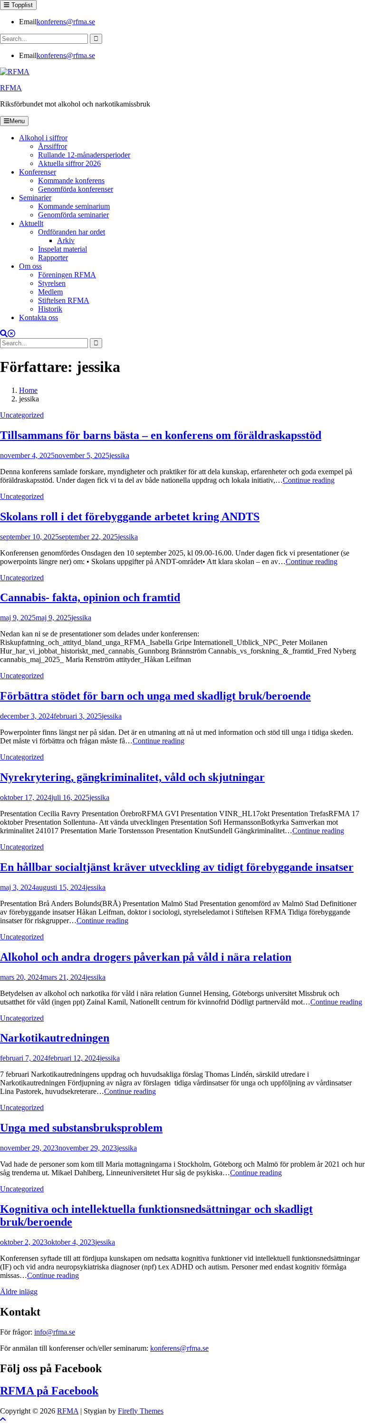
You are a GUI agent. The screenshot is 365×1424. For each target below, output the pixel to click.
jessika (119, 455)
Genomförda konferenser (75, 189)
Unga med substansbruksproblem (81, 1128)
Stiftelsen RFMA (63, 300)
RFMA (11, 88)
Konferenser (37, 172)
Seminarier (35, 198)
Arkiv (66, 240)
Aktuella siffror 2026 (69, 163)
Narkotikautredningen (54, 1038)
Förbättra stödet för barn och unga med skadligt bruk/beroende (155, 696)
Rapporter (53, 258)
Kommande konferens (71, 180)
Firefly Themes (140, 1411)
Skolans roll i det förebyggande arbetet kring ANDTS (129, 516)
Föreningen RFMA (67, 275)
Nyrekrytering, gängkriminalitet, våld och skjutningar (132, 777)
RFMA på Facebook (49, 1391)
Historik (50, 309)
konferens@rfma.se (66, 22)
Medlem (50, 292)
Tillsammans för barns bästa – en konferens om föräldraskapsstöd (160, 435)
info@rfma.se (54, 1332)
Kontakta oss (38, 317)
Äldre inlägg (19, 1291)
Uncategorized (22, 415)
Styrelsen (52, 283)
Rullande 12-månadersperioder (84, 155)
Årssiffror (52, 146)
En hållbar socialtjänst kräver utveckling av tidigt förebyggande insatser (177, 867)
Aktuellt (31, 223)
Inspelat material (62, 249)
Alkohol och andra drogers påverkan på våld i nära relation (145, 957)
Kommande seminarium (74, 206)
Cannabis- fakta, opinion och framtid (90, 597)
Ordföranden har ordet (71, 232)
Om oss (30, 266)
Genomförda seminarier (73, 215)
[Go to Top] (3, 1419)
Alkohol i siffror (43, 138)
